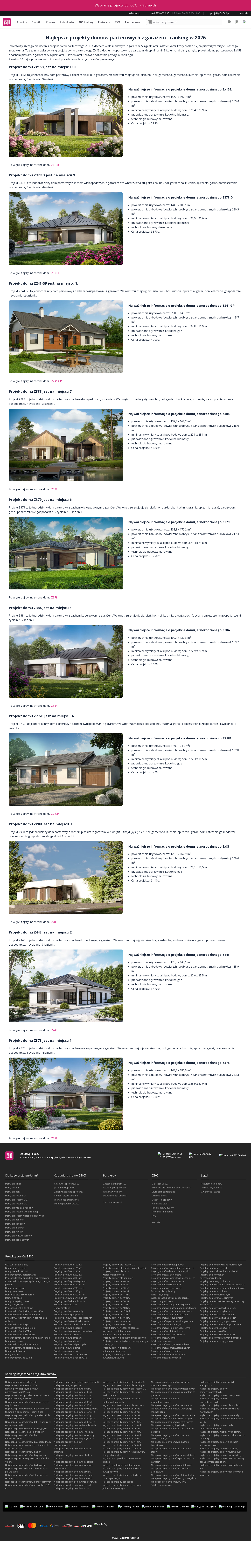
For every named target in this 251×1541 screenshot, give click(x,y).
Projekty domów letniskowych (118, 1324)
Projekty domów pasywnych (68, 1314)
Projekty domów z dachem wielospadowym (173, 1307)
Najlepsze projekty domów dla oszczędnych (28, 1441)
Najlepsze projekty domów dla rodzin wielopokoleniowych (122, 1400)
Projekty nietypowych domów (215, 1281)
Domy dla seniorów (15, 1223)
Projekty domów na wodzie (117, 1321)
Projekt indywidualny (163, 1207)
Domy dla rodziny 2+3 (16, 1203)
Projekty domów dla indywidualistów (24, 1311)
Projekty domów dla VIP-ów (19, 1331)
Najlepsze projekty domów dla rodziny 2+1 (125, 1382)
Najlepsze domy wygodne (67, 1385)
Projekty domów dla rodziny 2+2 (70, 1357)
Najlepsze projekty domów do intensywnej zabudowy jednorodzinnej (222, 1460)
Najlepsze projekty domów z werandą (219, 1415)
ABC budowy (86, 22)
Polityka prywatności (211, 1187)
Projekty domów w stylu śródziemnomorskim (163, 1339)
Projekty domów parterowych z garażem (172, 1321)
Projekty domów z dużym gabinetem (218, 1321)
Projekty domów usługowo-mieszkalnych (75, 1331)
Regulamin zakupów (211, 1183)
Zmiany (50, 22)
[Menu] (244, 22)
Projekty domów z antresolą (68, 1311)
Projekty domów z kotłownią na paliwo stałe (27, 1337)
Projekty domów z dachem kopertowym (171, 1311)
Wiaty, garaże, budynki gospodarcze (170, 1297)
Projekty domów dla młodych (166, 1357)
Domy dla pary (12, 1191)
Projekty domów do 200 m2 (68, 1274)
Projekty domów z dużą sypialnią (216, 1341)
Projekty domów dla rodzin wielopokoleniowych (116, 1273)
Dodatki (36, 22)
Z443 (54, 1030)
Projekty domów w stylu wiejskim (168, 1334)
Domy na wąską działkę (17, 1301)
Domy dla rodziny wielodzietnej (21, 1211)
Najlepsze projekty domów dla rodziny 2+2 (125, 1385)
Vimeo (59, 1506)
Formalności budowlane (66, 1199)
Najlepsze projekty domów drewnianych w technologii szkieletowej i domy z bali (27, 1410)
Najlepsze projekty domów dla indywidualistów (21, 1437)
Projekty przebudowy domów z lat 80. (219, 1271)
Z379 (54, 597)
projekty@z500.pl (203, 1154)
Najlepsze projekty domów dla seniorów (123, 1405)
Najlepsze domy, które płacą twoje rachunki (76, 1382)
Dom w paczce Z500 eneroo (19, 1294)
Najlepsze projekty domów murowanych (220, 1451)
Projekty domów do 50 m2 (116, 1287)
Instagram (211, 1506)
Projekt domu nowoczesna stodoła (121, 1327)
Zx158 (55, 165)
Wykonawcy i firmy (112, 1191)
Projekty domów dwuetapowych (167, 1264)
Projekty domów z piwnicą (67, 1334)
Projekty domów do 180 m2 (116, 1307)
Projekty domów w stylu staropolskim (170, 1344)
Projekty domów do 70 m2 (116, 1301)
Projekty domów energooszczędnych (73, 1317)
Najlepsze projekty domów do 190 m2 (122, 1425)
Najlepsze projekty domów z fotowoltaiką (172, 1475)
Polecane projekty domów (116, 1334)
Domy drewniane (14, 1291)
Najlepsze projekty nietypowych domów (220, 1431)
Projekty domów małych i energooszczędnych (212, 1276)
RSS (15, 1506)
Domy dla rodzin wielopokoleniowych (24, 1215)
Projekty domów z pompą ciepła (167, 1281)
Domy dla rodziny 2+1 (16, 1195)
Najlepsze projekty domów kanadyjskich (75, 1425)
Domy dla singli (13, 1183)
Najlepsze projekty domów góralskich (73, 1431)
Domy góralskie (62, 1307)
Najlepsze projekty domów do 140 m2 (122, 1441)
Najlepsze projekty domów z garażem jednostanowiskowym (122, 1486)
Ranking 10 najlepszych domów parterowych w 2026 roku (21, 1390)
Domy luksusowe (14, 1341)
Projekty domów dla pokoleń (20, 1327)
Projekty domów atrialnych (67, 1341)
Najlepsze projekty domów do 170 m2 (122, 1421)
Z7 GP (55, 814)
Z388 (54, 489)
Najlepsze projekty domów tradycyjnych (26, 1428)
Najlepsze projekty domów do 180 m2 (122, 1435)
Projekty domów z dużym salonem (217, 1314)
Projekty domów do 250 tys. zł (69, 1291)
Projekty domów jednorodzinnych (22, 1344)
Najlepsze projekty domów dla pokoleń (25, 1455)
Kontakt (156, 1222)
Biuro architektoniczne (163, 1191)
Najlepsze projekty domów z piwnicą (73, 1471)
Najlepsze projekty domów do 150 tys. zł (74, 1411)
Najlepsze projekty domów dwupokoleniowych (165, 1400)
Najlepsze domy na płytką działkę (168, 1425)
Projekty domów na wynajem (166, 1351)
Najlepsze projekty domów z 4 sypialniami (172, 1455)
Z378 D (55, 273)
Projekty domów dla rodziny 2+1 (70, 1354)
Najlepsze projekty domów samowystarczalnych (213, 1390)
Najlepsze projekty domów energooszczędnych (68, 1443)
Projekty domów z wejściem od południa (171, 1304)
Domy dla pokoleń (14, 1219)
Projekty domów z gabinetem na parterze (172, 1268)
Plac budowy (132, 22)
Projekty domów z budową (213, 1291)
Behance (159, 1506)
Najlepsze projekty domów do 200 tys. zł (74, 1415)
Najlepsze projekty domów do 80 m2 (72, 1388)
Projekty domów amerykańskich (70, 1297)
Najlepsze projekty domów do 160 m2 (122, 1445)
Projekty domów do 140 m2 (116, 1314)
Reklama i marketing (162, 1211)
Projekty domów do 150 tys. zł (69, 1284)
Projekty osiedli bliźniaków (19, 1307)
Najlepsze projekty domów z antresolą (74, 1435)
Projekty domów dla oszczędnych (22, 1314)
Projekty (22, 22)
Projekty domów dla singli (67, 1347)
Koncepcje (108, 1344)
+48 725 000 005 (238, 1155)
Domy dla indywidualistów (18, 1235)
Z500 (117, 22)
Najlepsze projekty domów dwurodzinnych (222, 1455)
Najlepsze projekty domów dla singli (72, 1484)
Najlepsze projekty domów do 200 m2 (73, 1401)
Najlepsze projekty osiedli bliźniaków (24, 1431)
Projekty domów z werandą (214, 1268)
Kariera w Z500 (159, 1203)
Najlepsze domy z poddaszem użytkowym (27, 1395)
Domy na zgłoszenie (15, 1268)
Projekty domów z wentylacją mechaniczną (173, 1277)
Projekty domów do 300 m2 (68, 1277)
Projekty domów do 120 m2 (68, 1268)
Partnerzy (104, 22)
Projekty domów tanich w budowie (71, 1321)
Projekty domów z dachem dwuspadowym (124, 1337)
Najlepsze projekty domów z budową (219, 1448)
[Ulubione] (229, 22)
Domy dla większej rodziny (19, 1207)
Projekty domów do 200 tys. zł (69, 1287)
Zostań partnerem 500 (114, 1183)
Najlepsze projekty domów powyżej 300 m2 (76, 1408)
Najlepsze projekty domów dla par (23, 1451)
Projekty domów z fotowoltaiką (167, 1331)
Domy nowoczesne (15, 1287)
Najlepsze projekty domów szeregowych (172, 1421)
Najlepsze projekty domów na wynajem (220, 1395)
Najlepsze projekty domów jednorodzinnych (28, 1481)
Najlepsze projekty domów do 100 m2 (73, 1391)
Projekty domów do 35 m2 (116, 1284)
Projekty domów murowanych (215, 1294)
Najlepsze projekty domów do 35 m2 (121, 1411)
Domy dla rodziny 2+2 (16, 1199)
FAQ (154, 1215)
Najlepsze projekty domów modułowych (171, 1465)
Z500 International (112, 1202)
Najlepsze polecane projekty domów (122, 1465)
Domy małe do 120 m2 (16, 1271)
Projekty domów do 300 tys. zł (69, 1294)
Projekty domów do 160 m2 (116, 1317)
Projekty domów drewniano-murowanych (221, 1264)
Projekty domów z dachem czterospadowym (125, 1341)
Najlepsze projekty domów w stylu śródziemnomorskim (168, 1483)
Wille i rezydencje (160, 1294)
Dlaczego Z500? (160, 1183)
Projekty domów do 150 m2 (68, 1271)
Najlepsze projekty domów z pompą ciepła (173, 1415)
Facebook (85, 1506)
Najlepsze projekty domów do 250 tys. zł (74, 1418)
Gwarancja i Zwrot (210, 1191)
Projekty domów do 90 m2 (116, 1281)
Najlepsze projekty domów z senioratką (171, 1405)
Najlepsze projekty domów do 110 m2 (122, 1431)
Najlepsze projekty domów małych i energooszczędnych (218, 1427)
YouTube (38, 1506)
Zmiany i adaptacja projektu (68, 1191)
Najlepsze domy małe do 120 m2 (22, 1385)
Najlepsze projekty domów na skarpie (73, 1461)
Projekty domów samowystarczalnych (170, 1347)
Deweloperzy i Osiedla (115, 1195)
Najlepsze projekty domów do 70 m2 (121, 1428)
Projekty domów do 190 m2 (116, 1297)
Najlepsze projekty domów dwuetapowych (173, 1388)
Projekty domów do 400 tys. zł (215, 1331)
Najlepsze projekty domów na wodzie (122, 1448)
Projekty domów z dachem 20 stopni (169, 1314)
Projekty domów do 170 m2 (116, 1294)
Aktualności (67, 22)
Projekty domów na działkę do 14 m (218, 1317)
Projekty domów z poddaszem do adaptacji (222, 1284)
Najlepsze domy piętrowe (18, 1398)
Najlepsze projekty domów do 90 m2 (121, 1408)
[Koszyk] (237, 22)
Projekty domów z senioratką (166, 1274)
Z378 (54, 1138)
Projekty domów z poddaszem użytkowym (27, 1277)
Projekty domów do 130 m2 (116, 1311)
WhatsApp (239, 1506)
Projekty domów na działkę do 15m (218, 1307)
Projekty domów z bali (65, 1304)
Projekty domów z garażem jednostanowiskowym (117, 1349)
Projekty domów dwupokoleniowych (170, 1271)
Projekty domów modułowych (166, 1324)
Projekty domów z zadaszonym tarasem (220, 1324)
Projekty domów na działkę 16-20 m (23, 1347)
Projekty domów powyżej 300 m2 (70, 1281)
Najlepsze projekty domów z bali (71, 1428)
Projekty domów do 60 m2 (116, 1291)
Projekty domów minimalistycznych (169, 1354)
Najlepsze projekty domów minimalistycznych (213, 1400)
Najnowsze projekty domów (117, 1331)
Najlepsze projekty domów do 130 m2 (122, 1438)
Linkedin (184, 1506)
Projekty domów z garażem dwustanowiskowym (117, 1356)
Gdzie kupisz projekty (114, 1187)
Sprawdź (149, 5)
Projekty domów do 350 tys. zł (215, 1327)
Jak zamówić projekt (64, 1187)
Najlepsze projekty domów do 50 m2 (121, 1415)
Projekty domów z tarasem (68, 1337)
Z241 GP (56, 381)
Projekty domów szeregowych (166, 1287)
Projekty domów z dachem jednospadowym (222, 1287)
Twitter (135, 1506)
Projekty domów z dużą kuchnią (216, 1311)
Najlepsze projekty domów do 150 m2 (73, 1398)
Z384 (54, 706)
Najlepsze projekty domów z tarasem (73, 1475)
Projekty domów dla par (17, 1324)
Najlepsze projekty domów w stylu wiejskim (173, 1478)
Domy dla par (12, 1187)
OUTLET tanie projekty (16, 1264)
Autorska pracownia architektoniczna (171, 1187)
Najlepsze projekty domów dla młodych (220, 1405)
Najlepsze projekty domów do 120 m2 (73, 1395)
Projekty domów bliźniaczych (166, 1284)
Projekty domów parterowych (20, 1274)
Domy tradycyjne (14, 1304)
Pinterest (110, 1506)
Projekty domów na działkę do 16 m (218, 1334)
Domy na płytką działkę (163, 1291)
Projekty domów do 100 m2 (68, 1264)
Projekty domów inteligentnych (70, 1344)
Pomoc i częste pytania (66, 1195)
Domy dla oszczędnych (17, 1239)
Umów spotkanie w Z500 (66, 1203)
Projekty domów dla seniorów (118, 1277)
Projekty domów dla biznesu (20, 1334)
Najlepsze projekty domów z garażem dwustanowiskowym (170, 1383)
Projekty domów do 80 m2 (18, 1357)
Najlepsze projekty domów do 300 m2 (73, 1405)
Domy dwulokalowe (15, 1351)
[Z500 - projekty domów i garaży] (7, 22)
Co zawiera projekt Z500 (66, 1183)
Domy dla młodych (14, 1227)
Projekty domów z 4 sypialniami (167, 1317)
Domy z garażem (14, 1297)
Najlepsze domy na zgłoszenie (21, 1382)
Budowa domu (159, 1195)
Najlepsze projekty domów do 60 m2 (121, 1418)
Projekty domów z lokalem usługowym (171, 1327)
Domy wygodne (13, 1354)
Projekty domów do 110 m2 (116, 1304)
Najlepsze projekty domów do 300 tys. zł (74, 1421)
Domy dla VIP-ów (14, 1231)
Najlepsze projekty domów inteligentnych (75, 1481)
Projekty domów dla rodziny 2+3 (119, 1264)
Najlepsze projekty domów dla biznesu (25, 1465)
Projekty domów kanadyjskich (69, 1301)
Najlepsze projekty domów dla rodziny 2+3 (125, 1388)
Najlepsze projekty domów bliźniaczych (171, 1418)
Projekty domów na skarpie (68, 1327)
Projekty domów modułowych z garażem (220, 1337)
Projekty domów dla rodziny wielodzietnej (124, 1268)
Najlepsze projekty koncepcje (118, 1481)
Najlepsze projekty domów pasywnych (74, 1438)
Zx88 (54, 922)
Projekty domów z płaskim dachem (72, 1324)
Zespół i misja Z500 (162, 1199)
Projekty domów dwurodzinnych (216, 1297)
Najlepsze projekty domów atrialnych (73, 1478)
